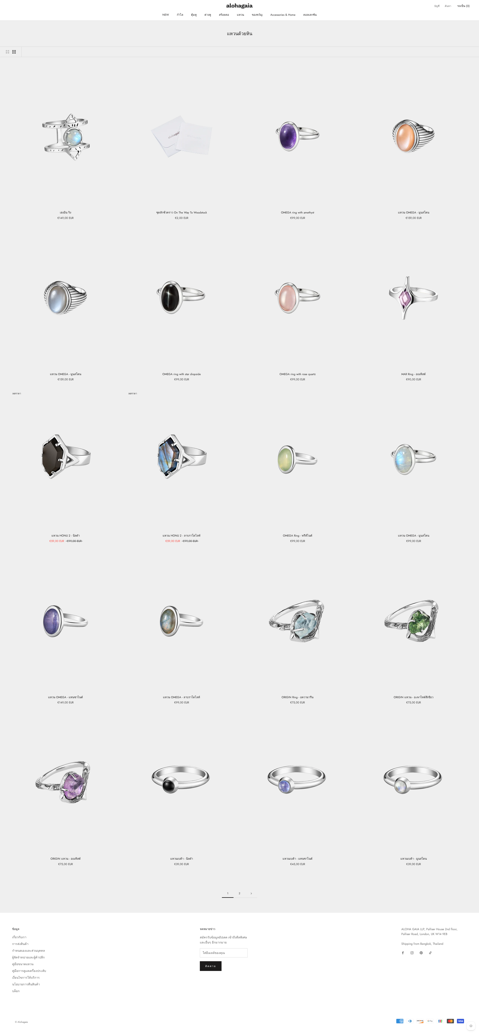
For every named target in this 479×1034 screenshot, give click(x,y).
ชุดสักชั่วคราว (181, 212)
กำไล (180, 15)
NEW (165, 15)
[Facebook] (402, 952)
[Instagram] (412, 952)
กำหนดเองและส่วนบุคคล (28, 951)
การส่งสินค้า (20, 944)
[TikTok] (430, 952)
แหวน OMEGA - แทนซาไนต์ (65, 697)
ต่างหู (208, 15)
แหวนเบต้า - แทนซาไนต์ (297, 859)
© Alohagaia (21, 1022)
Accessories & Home (282, 15)
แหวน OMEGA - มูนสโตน (413, 212)
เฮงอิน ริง (65, 212)
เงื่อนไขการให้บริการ (26, 977)
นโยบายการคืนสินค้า (26, 984)
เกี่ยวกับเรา (19, 937)
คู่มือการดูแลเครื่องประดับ (29, 971)
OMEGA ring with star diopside (181, 374)
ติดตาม (210, 966)
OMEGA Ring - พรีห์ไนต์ (297, 536)
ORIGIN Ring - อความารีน (297, 697)
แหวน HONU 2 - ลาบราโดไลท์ (181, 536)
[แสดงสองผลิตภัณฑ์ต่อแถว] (7, 52)
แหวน (240, 15)
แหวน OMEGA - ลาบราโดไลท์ (181, 697)
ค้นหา (448, 6)
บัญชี (437, 6)
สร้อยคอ (224, 15)
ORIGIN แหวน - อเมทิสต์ (66, 859)
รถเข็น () (463, 6)
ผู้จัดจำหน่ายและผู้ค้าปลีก (28, 957)
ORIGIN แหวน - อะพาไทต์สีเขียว (413, 697)
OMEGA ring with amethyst (297, 212)
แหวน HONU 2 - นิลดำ (65, 536)
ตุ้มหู (194, 15)
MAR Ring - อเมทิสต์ (413, 374)
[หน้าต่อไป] (251, 893)
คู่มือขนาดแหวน (22, 964)
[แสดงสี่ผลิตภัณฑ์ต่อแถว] (14, 52)
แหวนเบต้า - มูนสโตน (413, 859)
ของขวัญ (257, 15)
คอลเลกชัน (310, 15)
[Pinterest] (421, 952)
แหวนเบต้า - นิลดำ (181, 859)
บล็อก (16, 991)
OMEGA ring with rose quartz (298, 374)
